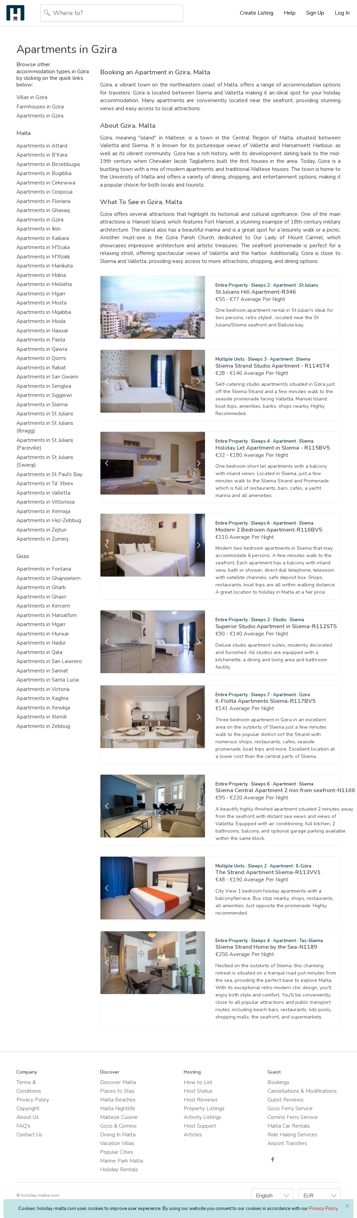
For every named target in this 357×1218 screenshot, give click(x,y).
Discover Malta (118, 1082)
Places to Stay (117, 1091)
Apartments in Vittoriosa (45, 501)
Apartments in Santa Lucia (47, 679)
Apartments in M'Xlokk (43, 256)
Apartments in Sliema (42, 404)
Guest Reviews (285, 1099)
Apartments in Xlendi (41, 716)
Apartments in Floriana (43, 201)
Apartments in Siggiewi (44, 395)
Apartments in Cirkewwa (45, 182)
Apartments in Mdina (41, 275)
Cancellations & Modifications (302, 1091)
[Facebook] (272, 1159)
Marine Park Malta (121, 1160)
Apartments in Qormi (41, 358)
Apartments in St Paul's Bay (49, 474)
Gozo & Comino (118, 1125)
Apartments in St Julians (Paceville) (44, 444)
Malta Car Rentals (288, 1125)
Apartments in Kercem (43, 605)
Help (290, 12)
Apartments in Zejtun (41, 529)
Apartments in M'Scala (43, 247)
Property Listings (204, 1108)
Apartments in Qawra (41, 349)
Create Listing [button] (256, 12)
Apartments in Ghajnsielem (48, 578)
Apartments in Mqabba (43, 312)
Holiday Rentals (119, 1169)
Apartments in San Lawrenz (49, 661)
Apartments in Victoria (42, 689)
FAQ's (23, 1125)
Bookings (278, 1082)
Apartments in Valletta (43, 492)
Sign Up (315, 12)
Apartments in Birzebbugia (48, 164)
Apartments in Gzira (39, 115)
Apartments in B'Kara (41, 154)
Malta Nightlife (117, 1108)
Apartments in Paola (40, 339)
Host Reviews (201, 1099)
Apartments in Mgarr (41, 293)
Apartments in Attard (41, 145)
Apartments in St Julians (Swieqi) (44, 461)
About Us (27, 1117)
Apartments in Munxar (42, 633)
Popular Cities (116, 1152)
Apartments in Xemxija (43, 511)
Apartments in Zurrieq (42, 538)
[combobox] (272, 1195)
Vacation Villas (117, 1143)
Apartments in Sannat (42, 670)
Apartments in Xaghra (42, 698)
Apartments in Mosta (41, 302)
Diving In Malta (118, 1134)
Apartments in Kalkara (42, 238)
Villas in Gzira (31, 97)
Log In (342, 12)
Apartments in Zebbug (43, 726)
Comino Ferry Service (292, 1117)
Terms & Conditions (28, 1087)
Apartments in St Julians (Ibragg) (44, 427)
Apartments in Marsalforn (46, 615)
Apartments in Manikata (44, 265)
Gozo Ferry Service (290, 1108)
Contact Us (29, 1134)
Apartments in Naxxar (42, 330)
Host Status (198, 1091)
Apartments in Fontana (43, 568)
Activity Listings (202, 1117)
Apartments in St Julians (44, 413)
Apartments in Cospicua (44, 191)
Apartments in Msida (41, 321)
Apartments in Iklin (38, 228)
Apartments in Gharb (41, 587)
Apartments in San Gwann (47, 376)
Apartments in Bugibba (43, 173)
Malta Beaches (118, 1099)
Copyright (27, 1108)
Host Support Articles (200, 1130)
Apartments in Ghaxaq (43, 210)
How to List (198, 1082)
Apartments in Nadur (41, 642)
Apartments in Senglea (43, 386)
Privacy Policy (32, 1099)
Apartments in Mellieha (44, 284)
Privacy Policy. (324, 1208)
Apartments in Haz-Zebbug (48, 520)
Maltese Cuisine (119, 1117)
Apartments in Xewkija (43, 707)
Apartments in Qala (39, 652)
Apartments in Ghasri (41, 596)
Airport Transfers (287, 1143)
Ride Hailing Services (292, 1134)
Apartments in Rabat (41, 367)
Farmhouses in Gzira (40, 106)
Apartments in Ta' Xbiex (44, 483)
